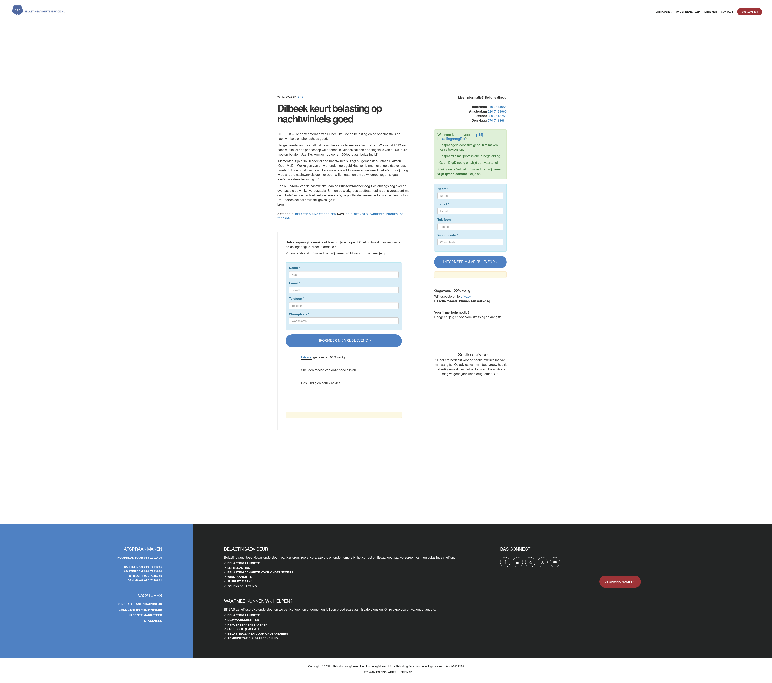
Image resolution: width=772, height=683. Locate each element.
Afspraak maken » (620, 581)
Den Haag (135, 580)
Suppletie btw (239, 581)
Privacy (306, 357)
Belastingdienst (405, 666)
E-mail (294, 283)
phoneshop (394, 214)
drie (349, 214)
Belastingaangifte (243, 563)
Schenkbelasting (242, 586)
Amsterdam (133, 571)
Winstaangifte (239, 576)
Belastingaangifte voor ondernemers (260, 572)
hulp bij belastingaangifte (460, 136)
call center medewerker (140, 609)
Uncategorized (324, 214)
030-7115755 (497, 115)
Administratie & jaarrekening (252, 638)
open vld (361, 214)
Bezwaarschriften (243, 619)
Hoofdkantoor (130, 557)
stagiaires (153, 620)
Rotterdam (133, 566)
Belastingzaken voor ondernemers (257, 633)
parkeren (377, 214)
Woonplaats (299, 314)
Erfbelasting (238, 567)
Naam (294, 268)
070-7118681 (497, 120)
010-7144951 (497, 106)
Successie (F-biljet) (244, 629)
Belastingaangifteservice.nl (38, 9)
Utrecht (136, 575)
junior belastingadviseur (140, 604)
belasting (303, 214)
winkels (283, 217)
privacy (466, 296)
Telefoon (296, 298)
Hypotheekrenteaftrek (247, 624)
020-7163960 (497, 111)
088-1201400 (153, 557)
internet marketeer (145, 615)
